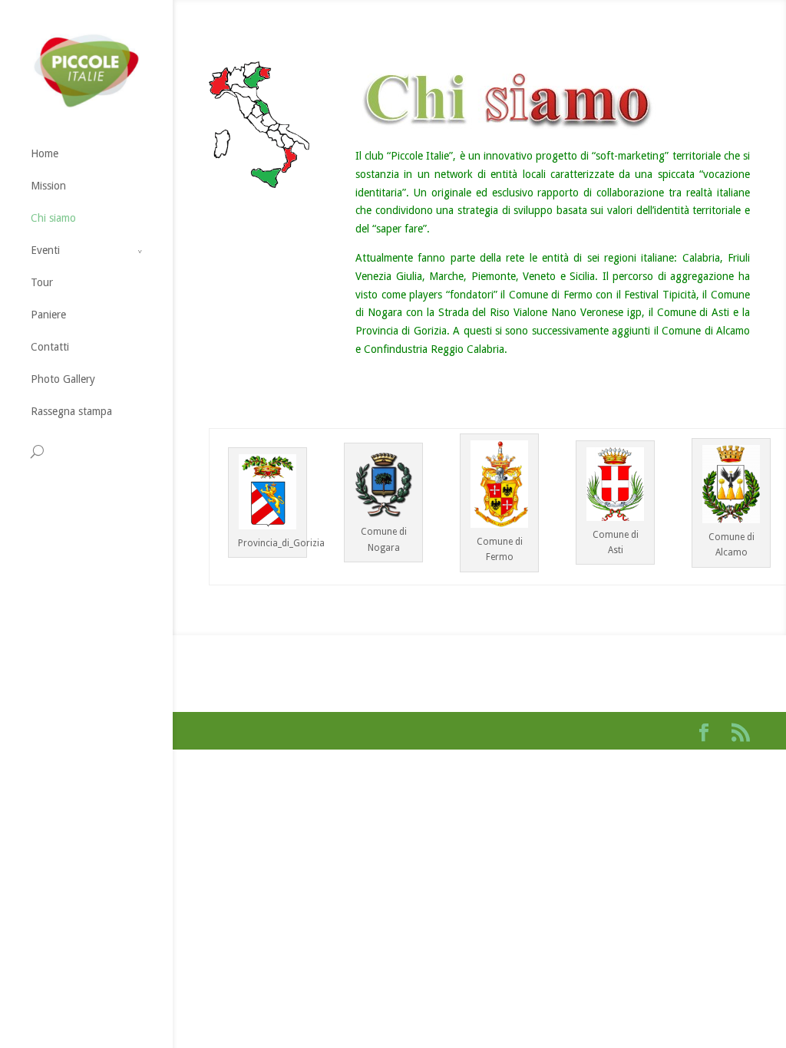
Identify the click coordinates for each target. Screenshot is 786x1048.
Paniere (48, 314)
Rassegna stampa (71, 411)
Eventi (45, 250)
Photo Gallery (63, 379)
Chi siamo (53, 218)
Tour (42, 282)
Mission (48, 186)
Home (44, 153)
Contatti (50, 347)
